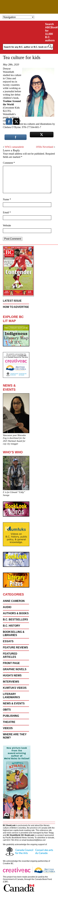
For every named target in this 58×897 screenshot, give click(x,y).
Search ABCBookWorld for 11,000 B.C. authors (51, 32)
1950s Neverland (44, 146)
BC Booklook (29, 6)
